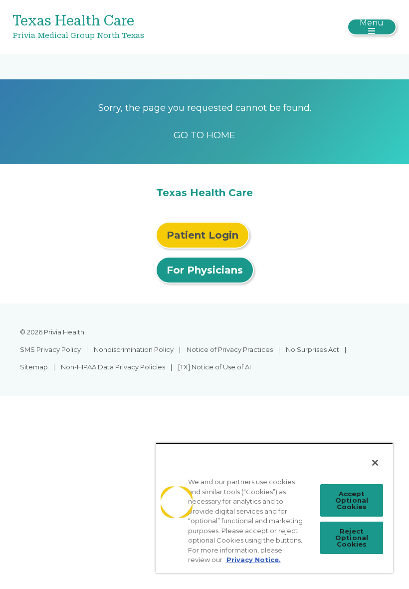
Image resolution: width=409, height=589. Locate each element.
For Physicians (205, 270)
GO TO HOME (204, 135)
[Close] (375, 463)
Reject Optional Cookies (351, 537)
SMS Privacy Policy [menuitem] (50, 349)
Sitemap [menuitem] (34, 367)
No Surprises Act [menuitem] (312, 349)
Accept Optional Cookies (351, 500)
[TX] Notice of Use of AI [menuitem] (214, 367)
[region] (274, 508)
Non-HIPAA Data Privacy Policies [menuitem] (113, 367)
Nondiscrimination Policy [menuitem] (134, 349)
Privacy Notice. (253, 560)
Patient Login (202, 235)
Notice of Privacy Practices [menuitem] (230, 349)
